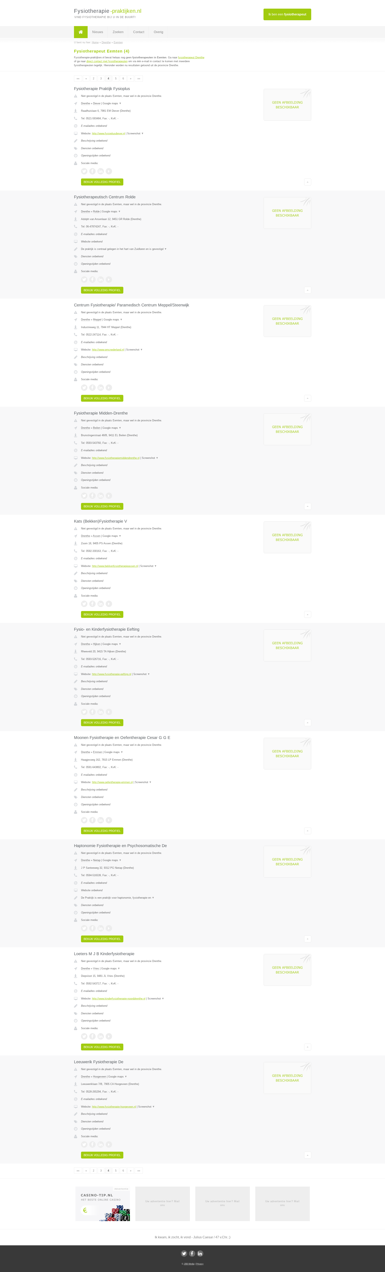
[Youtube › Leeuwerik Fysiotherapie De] (109, 1144)
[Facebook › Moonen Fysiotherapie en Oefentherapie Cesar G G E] (92, 820)
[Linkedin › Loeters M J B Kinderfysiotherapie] (100, 1036)
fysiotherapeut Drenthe (191, 57)
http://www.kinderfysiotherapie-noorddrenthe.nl (118, 998)
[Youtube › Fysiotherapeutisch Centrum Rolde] (109, 279)
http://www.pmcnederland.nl (108, 349)
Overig (158, 32)
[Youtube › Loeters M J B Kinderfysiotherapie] (109, 1036)
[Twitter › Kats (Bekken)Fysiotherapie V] (84, 604)
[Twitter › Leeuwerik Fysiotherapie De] (84, 1144)
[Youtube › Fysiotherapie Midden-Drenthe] (109, 496)
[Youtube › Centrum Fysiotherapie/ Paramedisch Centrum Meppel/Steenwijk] (109, 387)
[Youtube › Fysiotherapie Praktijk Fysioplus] (109, 171)
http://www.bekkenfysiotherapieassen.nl (115, 566)
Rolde (96, 211)
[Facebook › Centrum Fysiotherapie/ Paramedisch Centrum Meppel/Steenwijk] (92, 387)
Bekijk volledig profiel (102, 181)
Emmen (97, 752)
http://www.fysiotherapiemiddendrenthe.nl (116, 457)
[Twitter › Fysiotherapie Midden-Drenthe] (84, 496)
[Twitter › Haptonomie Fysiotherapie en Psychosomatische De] (84, 928)
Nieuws (97, 32)
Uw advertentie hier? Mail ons (162, 1203)
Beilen (96, 427)
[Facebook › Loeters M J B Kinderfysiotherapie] (92, 1036)
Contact (138, 32)
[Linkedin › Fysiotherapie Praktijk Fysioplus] (100, 171)
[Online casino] (105, 1205)
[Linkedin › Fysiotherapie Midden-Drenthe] (100, 496)
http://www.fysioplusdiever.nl (108, 133)
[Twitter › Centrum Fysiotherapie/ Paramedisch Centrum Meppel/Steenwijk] (84, 387)
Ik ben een (287, 14)
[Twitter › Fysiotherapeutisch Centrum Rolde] (84, 279)
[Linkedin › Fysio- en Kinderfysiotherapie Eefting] (100, 712)
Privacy (200, 1264)
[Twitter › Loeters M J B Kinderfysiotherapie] (84, 1036)
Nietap (96, 860)
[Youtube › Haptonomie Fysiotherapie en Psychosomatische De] (109, 928)
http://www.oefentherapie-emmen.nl (112, 782)
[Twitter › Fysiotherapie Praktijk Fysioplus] (84, 171)
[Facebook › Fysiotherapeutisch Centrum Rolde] (92, 279)
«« (78, 78)
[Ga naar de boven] (307, 181)
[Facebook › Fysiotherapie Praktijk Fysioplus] (92, 171)
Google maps (112, 103)
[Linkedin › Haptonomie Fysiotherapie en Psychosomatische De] (100, 928)
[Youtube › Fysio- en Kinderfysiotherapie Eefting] (109, 712)
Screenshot (135, 133)
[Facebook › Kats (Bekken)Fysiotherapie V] (92, 604)
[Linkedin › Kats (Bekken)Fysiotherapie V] (100, 604)
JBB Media (189, 1264)
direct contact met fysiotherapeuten (107, 61)
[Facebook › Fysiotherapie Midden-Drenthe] (92, 496)
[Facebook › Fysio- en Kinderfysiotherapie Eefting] (92, 712)
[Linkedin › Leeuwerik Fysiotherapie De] (100, 1144)
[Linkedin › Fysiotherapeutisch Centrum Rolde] (100, 279)
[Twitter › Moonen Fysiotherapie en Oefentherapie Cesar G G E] (84, 820)
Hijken (96, 644)
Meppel (97, 319)
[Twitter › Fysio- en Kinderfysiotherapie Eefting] (84, 712)
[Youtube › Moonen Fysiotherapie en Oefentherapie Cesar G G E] (109, 820)
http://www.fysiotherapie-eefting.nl (111, 674)
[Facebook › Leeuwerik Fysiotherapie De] (92, 1144)
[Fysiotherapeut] (81, 32)
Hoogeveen (99, 1076)
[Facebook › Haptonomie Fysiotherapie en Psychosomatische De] (92, 928)
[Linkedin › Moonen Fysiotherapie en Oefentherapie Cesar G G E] (100, 820)
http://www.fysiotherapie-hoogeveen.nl (114, 1106)
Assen (96, 535)
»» (138, 78)
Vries (96, 968)
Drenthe (85, 103)
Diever (96, 103)
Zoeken (118, 32)
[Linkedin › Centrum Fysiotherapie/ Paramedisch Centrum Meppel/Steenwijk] (100, 387)
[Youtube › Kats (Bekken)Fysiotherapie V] (109, 604)
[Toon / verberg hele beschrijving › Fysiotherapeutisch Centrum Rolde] (143, 249)
